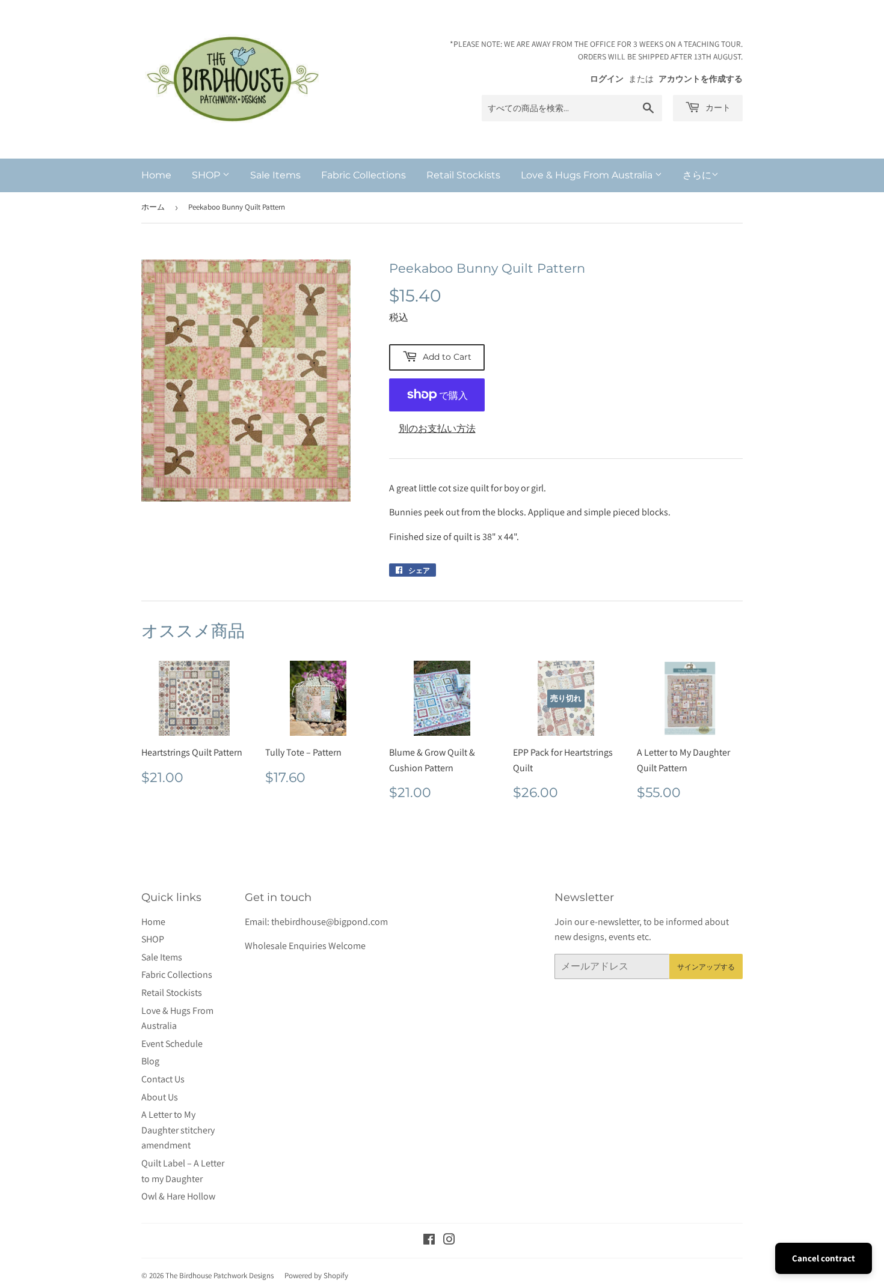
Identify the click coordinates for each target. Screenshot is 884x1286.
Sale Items (275, 175)
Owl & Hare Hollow (178, 1196)
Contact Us (163, 1079)
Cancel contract (823, 1258)
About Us (159, 1097)
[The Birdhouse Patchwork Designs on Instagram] (449, 1240)
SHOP (207, 175)
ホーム (153, 207)
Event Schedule (172, 1043)
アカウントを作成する (700, 78)
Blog (150, 1061)
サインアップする (706, 966)
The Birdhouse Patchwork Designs (219, 1275)
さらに (697, 175)
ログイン (607, 78)
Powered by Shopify (316, 1275)
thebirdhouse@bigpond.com (329, 921)
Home (156, 175)
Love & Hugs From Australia (588, 175)
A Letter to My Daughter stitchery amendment (178, 1129)
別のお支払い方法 (437, 428)
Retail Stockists (463, 175)
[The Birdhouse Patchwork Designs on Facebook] (429, 1240)
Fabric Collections (363, 175)
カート (717, 107)
